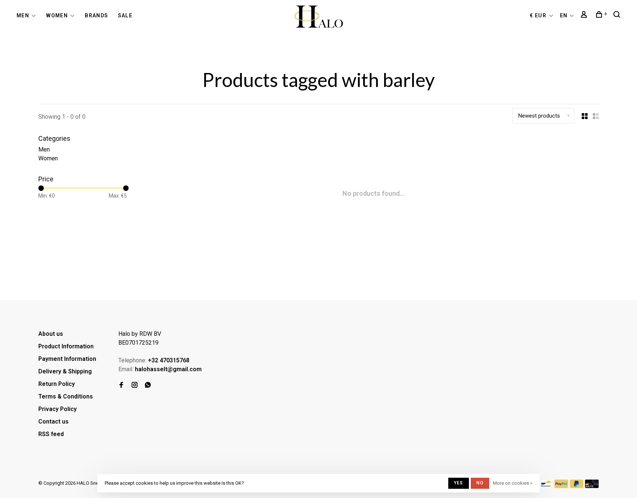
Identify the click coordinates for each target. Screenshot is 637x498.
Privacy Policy (57, 408)
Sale (125, 15)
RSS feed (51, 434)
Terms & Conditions (65, 396)
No (480, 482)
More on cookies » (512, 483)
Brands (96, 15)
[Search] (617, 15)
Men (23, 15)
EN (564, 15)
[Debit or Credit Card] (592, 486)
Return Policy (56, 383)
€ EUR (539, 15)
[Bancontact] (546, 486)
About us (50, 333)
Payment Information (67, 358)
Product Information (66, 346)
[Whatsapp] (148, 385)
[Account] (585, 15)
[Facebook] (121, 385)
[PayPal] (561, 486)
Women (57, 15)
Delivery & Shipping (65, 371)
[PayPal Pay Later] (577, 486)
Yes (458, 482)
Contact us (53, 421)
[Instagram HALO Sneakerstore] (135, 385)
